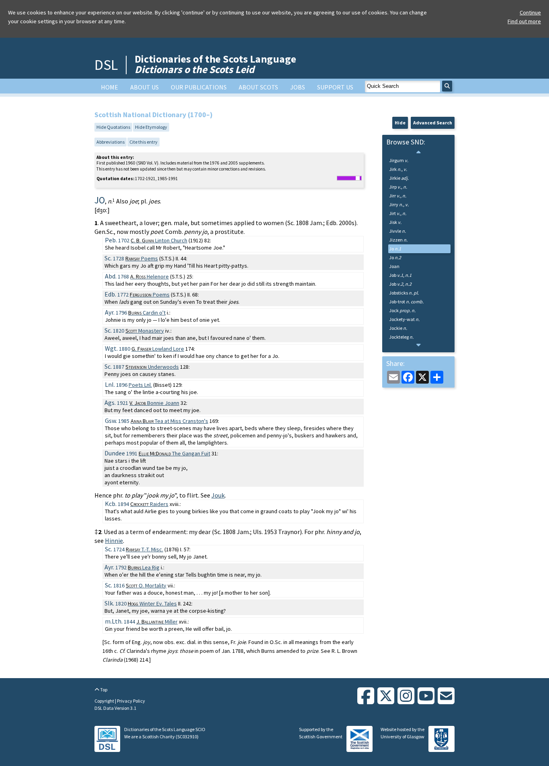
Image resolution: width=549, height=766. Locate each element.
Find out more (524, 21)
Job (400, 275)
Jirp (398, 187)
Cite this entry (143, 142)
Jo (395, 249)
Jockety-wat (404, 319)
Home (109, 87)
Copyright (104, 701)
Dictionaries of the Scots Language (215, 64)
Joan (394, 266)
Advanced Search (432, 123)
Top (103, 690)
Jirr (397, 196)
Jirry (399, 204)
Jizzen (398, 240)
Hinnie (114, 540)
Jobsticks (404, 293)
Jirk (398, 169)
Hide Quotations (113, 127)
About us (144, 87)
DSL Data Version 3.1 (115, 708)
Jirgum (398, 160)
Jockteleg (401, 337)
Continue (530, 12)
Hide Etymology (151, 127)
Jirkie (399, 178)
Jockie (398, 328)
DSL (106, 65)
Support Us (335, 87)
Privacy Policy (131, 701)
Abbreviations (110, 142)
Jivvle (397, 231)
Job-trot (406, 302)
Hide (400, 123)
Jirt (397, 213)
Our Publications (199, 87)
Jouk (218, 495)
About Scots (258, 87)
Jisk (395, 222)
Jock (402, 310)
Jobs (297, 87)
